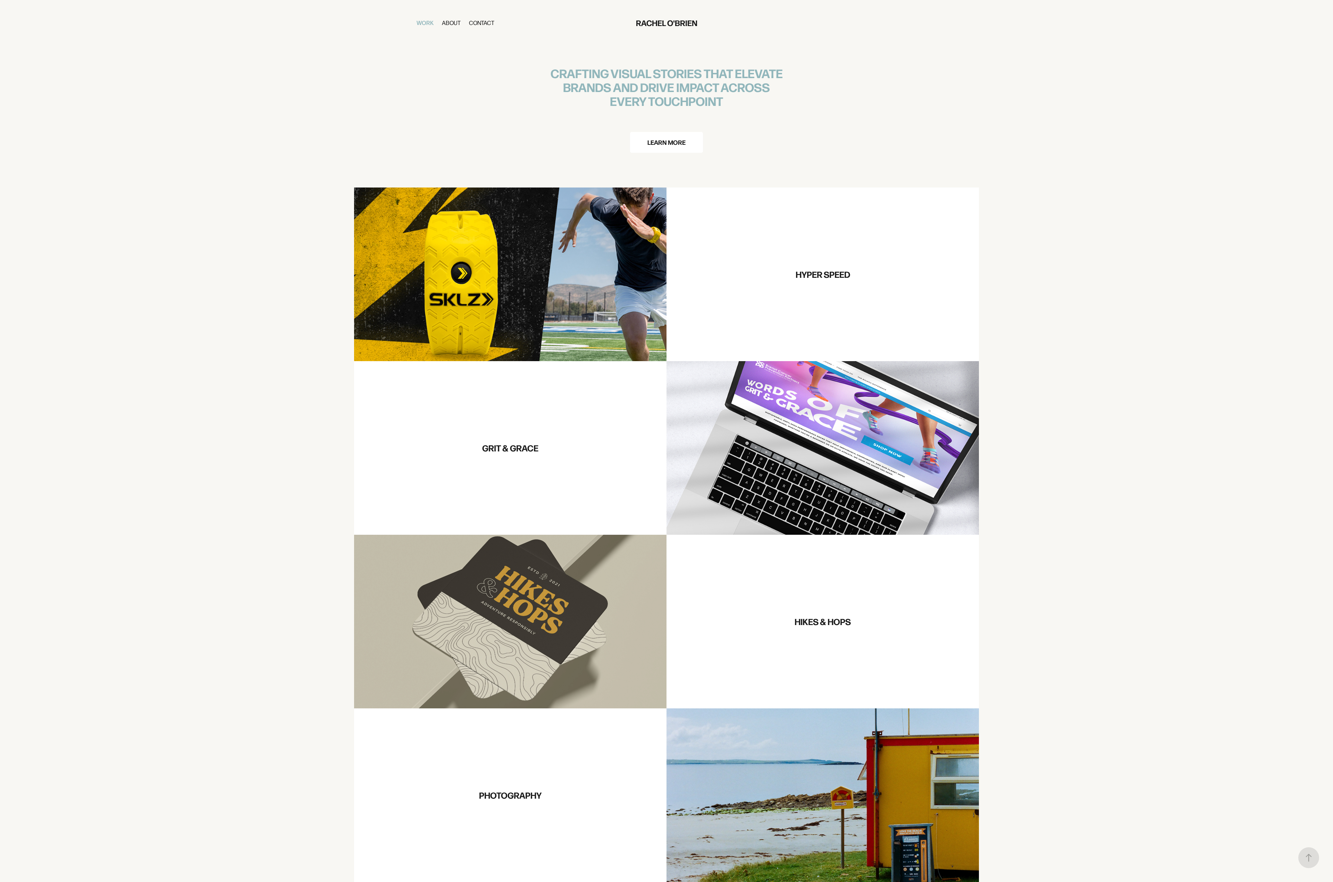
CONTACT (481, 22)
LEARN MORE (666, 142)
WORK (425, 22)
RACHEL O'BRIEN (666, 22)
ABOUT (451, 22)
